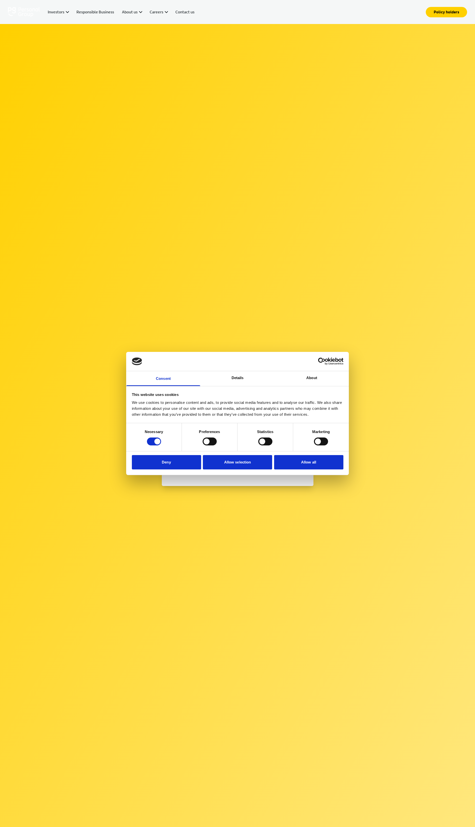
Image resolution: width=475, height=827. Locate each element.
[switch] (210, 441)
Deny (166, 462)
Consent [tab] (163, 378)
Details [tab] (238, 378)
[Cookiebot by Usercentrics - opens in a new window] (321, 361)
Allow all (308, 462)
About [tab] (311, 378)
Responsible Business (95, 12)
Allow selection (237, 462)
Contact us (184, 12)
